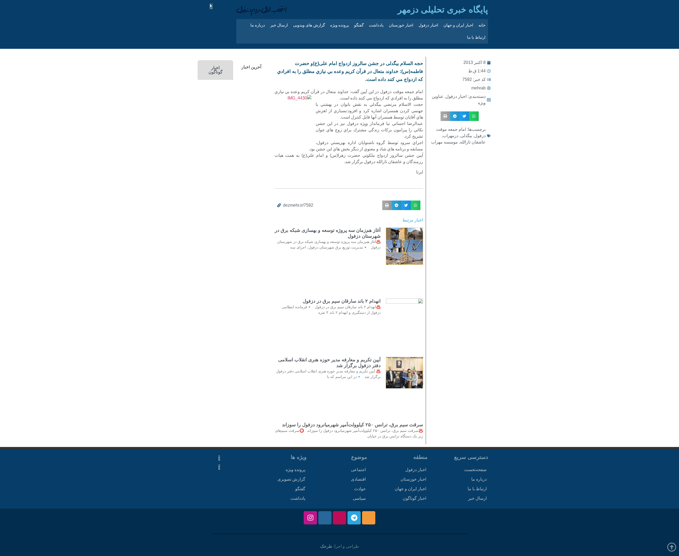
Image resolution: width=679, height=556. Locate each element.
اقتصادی (358, 479)
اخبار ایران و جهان (458, 25)
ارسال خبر (279, 25)
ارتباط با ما (476, 37)
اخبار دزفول (428, 25)
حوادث (360, 489)
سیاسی (359, 498)
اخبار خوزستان (401, 25)
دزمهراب (450, 135)
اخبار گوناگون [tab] (215, 70)
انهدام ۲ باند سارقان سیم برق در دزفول (342, 301)
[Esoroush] (325, 517)
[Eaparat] (339, 517)
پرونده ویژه (339, 25)
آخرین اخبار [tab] (251, 67)
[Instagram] (310, 517)
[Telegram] (354, 517)
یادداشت (376, 25)
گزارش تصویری (291, 479)
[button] (474, 116)
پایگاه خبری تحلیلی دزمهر (443, 9)
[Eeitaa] (368, 517)
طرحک (326, 546)
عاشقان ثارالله (473, 142)
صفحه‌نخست (475, 469)
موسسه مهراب (444, 142)
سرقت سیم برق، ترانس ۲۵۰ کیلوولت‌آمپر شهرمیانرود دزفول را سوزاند (352, 424)
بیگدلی (466, 135)
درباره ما (257, 25)
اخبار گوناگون (414, 498)
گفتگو (359, 25)
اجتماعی (358, 469)
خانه (481, 25)
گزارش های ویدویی (309, 25)
